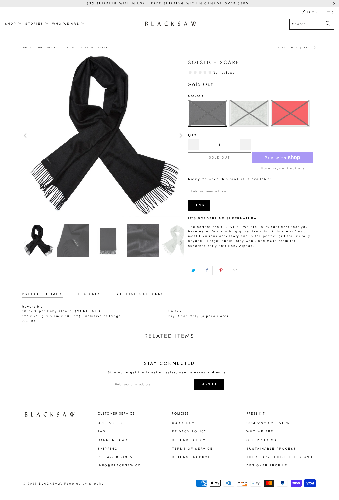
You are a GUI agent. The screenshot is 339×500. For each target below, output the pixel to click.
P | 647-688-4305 (115, 457)
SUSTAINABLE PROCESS (271, 448)
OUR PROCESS (261, 440)
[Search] (328, 24)
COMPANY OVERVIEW (268, 423)
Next (308, 48)
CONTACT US (111, 423)
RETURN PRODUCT (191, 457)
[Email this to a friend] (235, 270)
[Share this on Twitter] (193, 270)
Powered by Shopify (84, 483)
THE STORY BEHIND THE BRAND (279, 457)
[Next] (181, 135)
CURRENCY (183, 423)
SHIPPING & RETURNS (140, 294)
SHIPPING (108, 448)
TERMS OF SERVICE (192, 448)
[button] (13, 23)
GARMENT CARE (114, 440)
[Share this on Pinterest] (221, 270)
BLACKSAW (50, 483)
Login (312, 12)
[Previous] (26, 135)
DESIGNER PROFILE (266, 465)
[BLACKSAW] (170, 24)
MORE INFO (89, 311)
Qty (192, 135)
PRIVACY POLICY (189, 431)
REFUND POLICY (189, 440)
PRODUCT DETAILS (42, 294)
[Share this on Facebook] (207, 270)
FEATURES (89, 294)
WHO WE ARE (259, 431)
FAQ (102, 431)
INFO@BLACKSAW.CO (119, 465)
